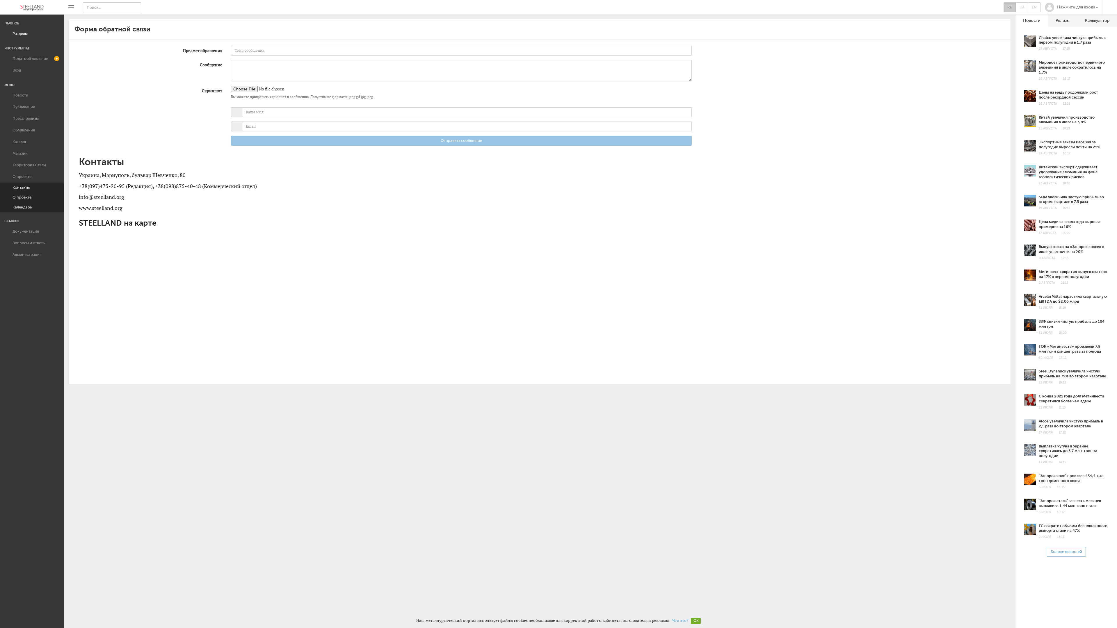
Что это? (680, 620)
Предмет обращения (202, 50)
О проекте (22, 197)
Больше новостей (1066, 552)
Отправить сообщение (461, 140)
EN (1034, 7)
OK (695, 621)
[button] (1071, 7)
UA (1022, 7)
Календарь (22, 207)
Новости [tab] (1031, 20)
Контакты (21, 187)
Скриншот (212, 90)
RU (1009, 7)
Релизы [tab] (1063, 20)
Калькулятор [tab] (1097, 20)
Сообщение (211, 64)
